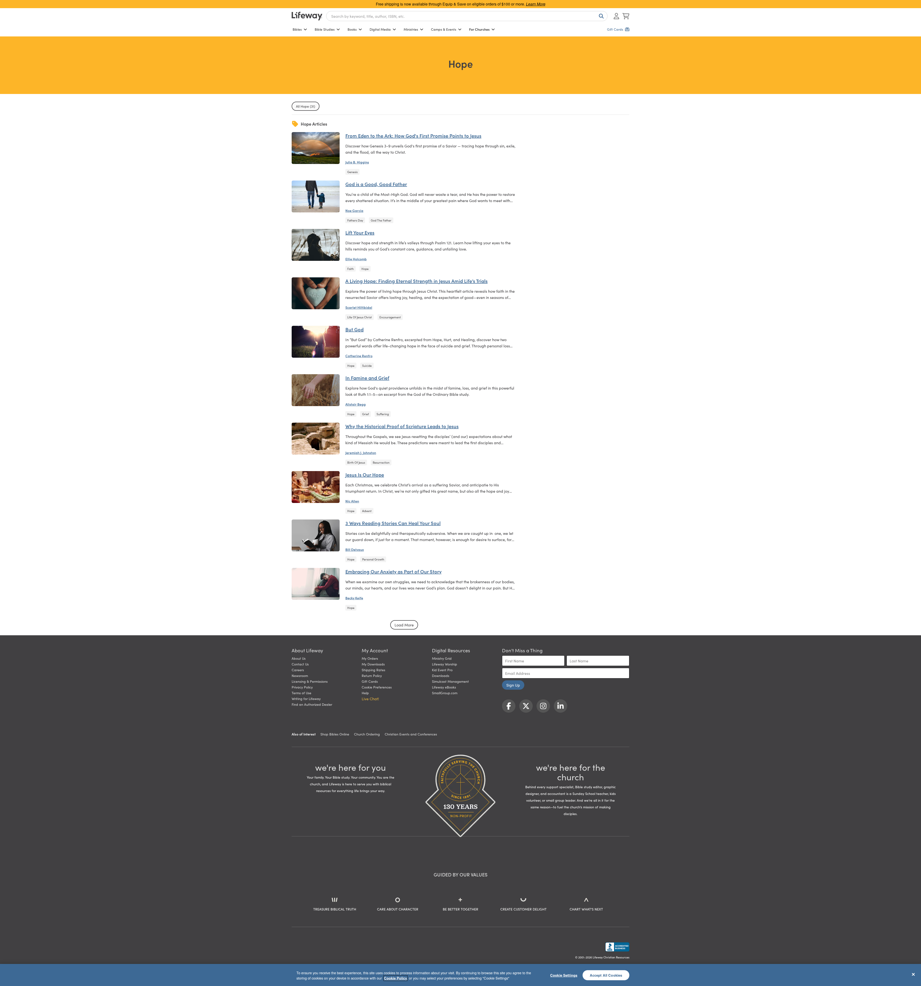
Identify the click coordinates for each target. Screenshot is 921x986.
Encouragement (390, 317)
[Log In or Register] (616, 16)
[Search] (600, 16)
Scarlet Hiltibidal (358, 307)
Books (352, 29)
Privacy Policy (302, 687)
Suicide (367, 365)
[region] (460, 975)
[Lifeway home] (307, 16)
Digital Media (380, 29)
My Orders (370, 658)
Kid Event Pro (442, 669)
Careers (298, 669)
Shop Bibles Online (334, 734)
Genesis (352, 172)
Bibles (297, 29)
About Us (299, 658)
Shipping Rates (373, 669)
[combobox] (467, 16)
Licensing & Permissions (310, 681)
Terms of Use (301, 692)
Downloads (440, 675)
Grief (365, 414)
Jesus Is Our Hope (364, 474)
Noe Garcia (354, 210)
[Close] (913, 974)
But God (354, 329)
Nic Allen (352, 501)
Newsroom (300, 675)
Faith (350, 269)
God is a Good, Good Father (376, 184)
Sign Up (513, 685)
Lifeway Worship (444, 664)
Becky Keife (354, 597)
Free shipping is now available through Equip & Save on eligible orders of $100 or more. (460, 4)
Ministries (411, 29)
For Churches (479, 29)
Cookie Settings (563, 975)
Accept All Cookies (606, 975)
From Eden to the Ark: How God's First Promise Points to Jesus (413, 135)
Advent (367, 511)
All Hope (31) (305, 106)
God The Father (381, 220)
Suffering (383, 414)
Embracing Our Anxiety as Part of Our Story (393, 571)
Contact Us (300, 664)
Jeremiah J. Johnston (360, 452)
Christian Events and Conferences (411, 734)
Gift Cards (370, 681)
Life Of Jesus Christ (359, 317)
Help (365, 692)
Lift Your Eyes (359, 232)
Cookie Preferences (377, 687)
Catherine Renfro (358, 355)
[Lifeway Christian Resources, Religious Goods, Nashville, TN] (617, 946)
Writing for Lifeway (306, 698)
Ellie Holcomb (356, 259)
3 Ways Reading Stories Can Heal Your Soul (393, 522)
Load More (404, 624)
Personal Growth (373, 559)
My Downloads (373, 664)
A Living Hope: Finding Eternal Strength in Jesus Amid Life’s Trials (416, 280)
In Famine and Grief (367, 377)
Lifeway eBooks (444, 687)
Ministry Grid (442, 658)
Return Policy (372, 675)
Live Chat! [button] (370, 698)
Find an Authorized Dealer (312, 704)
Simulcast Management (450, 681)
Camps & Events (443, 29)
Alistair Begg (355, 404)
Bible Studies (325, 29)
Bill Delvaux (354, 549)
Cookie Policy (395, 978)
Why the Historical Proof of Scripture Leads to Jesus (402, 426)
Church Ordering (367, 734)
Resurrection (381, 462)
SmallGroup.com (444, 692)
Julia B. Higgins (357, 162)
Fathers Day (355, 220)
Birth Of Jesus (356, 462)
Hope (365, 269)
